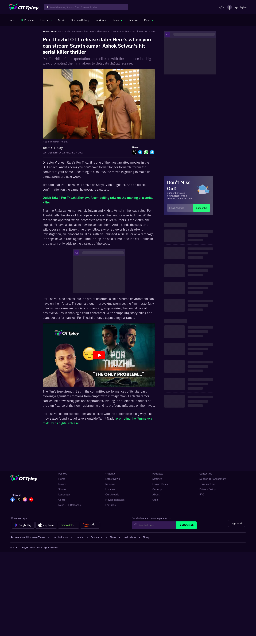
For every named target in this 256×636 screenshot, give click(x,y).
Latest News (112, 478)
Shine (113, 537)
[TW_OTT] (19, 499)
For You (62, 473)
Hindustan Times (35, 537)
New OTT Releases (69, 505)
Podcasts (157, 473)
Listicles (110, 489)
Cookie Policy (160, 484)
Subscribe (201, 207)
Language (64, 494)
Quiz (155, 499)
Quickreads (112, 494)
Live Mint (79, 537)
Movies (62, 484)
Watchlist (110, 473)
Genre (61, 499)
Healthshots (129, 537)
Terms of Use (207, 484)
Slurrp (146, 537)
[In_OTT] (25, 499)
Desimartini (97, 537)
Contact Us (205, 473)
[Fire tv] (90, 525)
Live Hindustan (60, 537)
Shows (62, 489)
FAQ (201, 494)
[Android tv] (68, 525)
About (156, 494)
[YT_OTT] (31, 499)
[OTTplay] (24, 7)
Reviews (110, 484)
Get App (157, 489)
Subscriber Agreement (212, 478)
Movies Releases (115, 499)
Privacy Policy (207, 489)
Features (110, 505)
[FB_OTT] (12, 499)
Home (61, 478)
